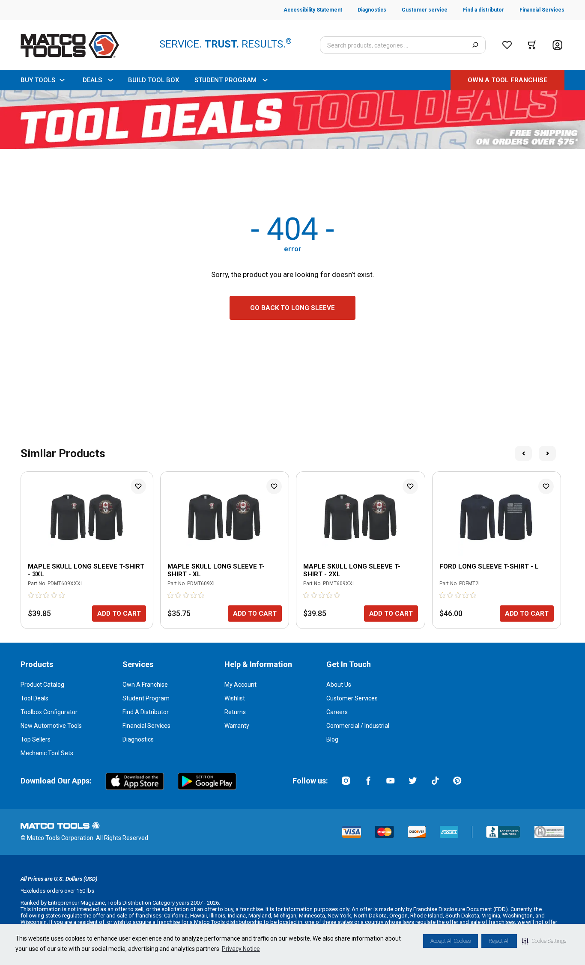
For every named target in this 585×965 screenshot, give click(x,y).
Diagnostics (138, 739)
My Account (240, 684)
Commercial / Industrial (357, 725)
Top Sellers (36, 739)
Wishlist (234, 698)
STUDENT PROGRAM (225, 80)
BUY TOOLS (38, 80)
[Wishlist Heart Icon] (138, 486)
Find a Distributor (145, 712)
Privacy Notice (241, 948)
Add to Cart (119, 613)
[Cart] (532, 45)
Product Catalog (42, 684)
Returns (235, 712)
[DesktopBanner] (292, 119)
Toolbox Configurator (49, 712)
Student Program (146, 698)
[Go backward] (523, 453)
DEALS (92, 80)
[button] (544, 941)
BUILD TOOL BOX (153, 80)
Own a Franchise (145, 684)
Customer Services (352, 698)
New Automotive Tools (51, 725)
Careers (337, 712)
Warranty (236, 725)
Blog (332, 739)
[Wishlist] (507, 45)
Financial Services (146, 725)
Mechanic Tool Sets (47, 753)
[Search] (475, 45)
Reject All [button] (499, 941)
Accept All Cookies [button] (450, 941)
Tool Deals (34, 698)
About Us (338, 684)
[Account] (557, 45)
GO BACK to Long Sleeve (292, 308)
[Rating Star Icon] (31, 595)
